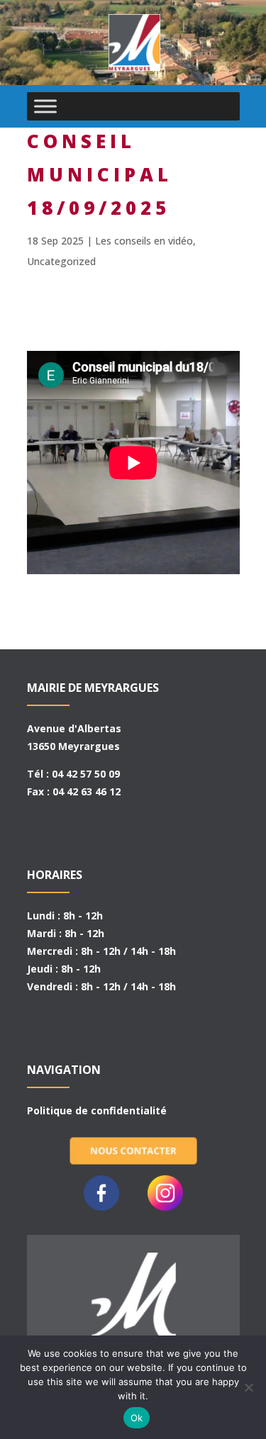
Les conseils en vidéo (144, 240)
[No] (248, 1387)
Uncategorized (61, 261)
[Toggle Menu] (45, 106)
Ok (137, 1417)
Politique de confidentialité (97, 1110)
